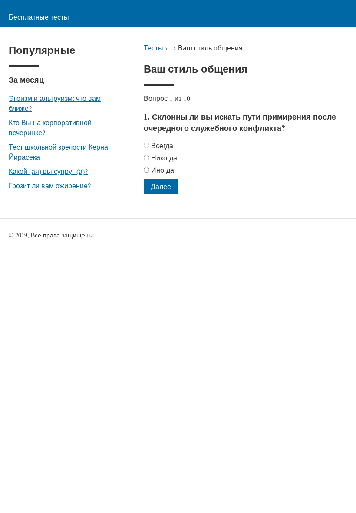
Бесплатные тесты (39, 16)
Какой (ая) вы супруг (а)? (48, 171)
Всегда (162, 145)
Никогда (164, 157)
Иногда (162, 169)
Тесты (153, 47)
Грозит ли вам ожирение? (50, 185)
